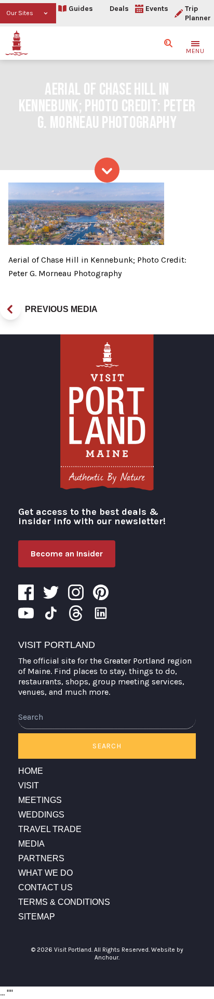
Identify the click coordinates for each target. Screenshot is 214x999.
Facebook (26, 592)
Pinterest (100, 592)
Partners (41, 858)
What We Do (45, 872)
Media (31, 843)
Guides (81, 8)
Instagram (75, 592)
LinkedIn (100, 613)
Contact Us (45, 887)
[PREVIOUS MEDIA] (10, 309)
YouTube (26, 613)
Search (106, 746)
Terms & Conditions (64, 902)
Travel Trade (50, 829)
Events (156, 8)
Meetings (40, 800)
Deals (119, 8)
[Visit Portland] (16, 43)
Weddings (41, 814)
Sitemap (36, 916)
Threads (75, 613)
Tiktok (51, 613)
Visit (28, 785)
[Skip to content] (107, 170)
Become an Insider (67, 554)
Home (30, 771)
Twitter (51, 592)
